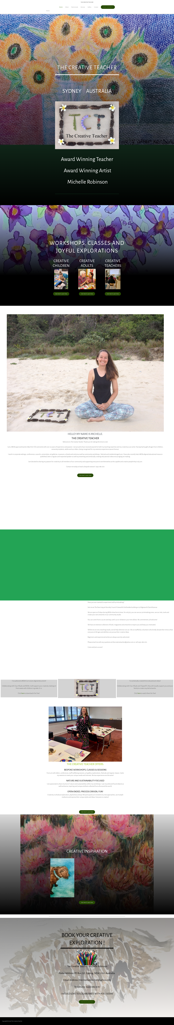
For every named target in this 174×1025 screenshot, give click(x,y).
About (67, 7)
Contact (96, 7)
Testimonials (74, 7)
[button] (108, 7)
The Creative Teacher (87, 2)
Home (61, 7)
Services (83, 7)
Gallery (89, 7)
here (22, 693)
